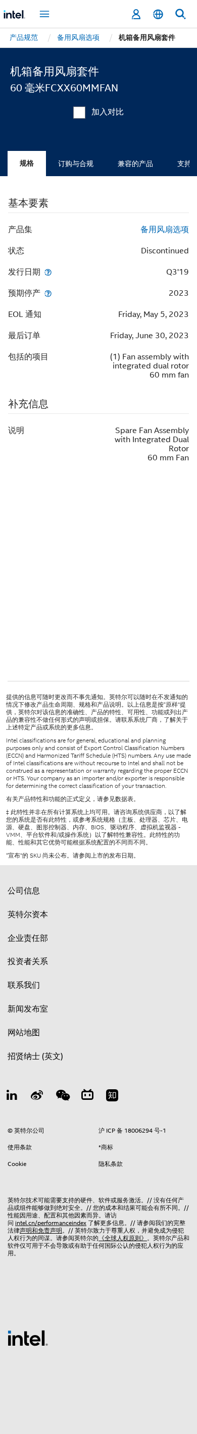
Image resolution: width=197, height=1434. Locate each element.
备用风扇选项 (164, 230)
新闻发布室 (28, 1009)
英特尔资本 (28, 915)
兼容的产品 (135, 163)
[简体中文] (158, 14)
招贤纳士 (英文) (35, 1056)
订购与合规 (75, 163)
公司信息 (24, 891)
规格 (27, 163)
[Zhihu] (112, 1097)
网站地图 (24, 1033)
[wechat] (62, 1097)
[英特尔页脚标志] (28, 1338)
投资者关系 (28, 962)
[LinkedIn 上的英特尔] (12, 1097)
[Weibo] (37, 1097)
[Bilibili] (87, 1097)
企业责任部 (28, 938)
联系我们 (24, 985)
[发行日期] (48, 272)
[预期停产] (48, 293)
